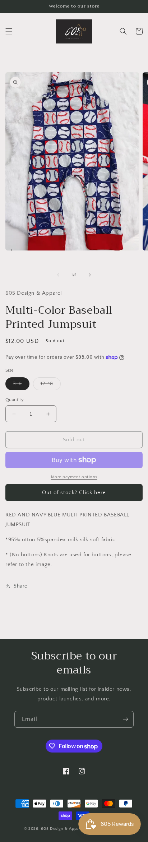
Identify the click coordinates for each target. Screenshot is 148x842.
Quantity (14, 399)
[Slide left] (58, 275)
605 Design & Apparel (62, 829)
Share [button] (20, 586)
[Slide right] (90, 275)
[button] (9, 31)
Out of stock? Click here (74, 492)
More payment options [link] (74, 477)
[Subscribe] (125, 719)
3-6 (21, 385)
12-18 (51, 385)
